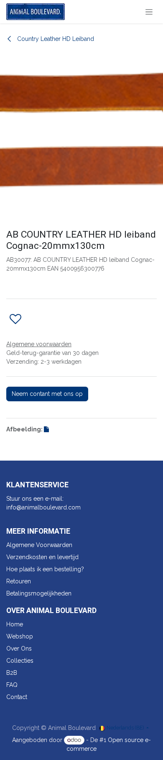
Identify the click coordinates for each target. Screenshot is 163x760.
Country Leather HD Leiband (54, 38)
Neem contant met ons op (47, 393)
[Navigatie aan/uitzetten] (149, 12)
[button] (15, 319)
